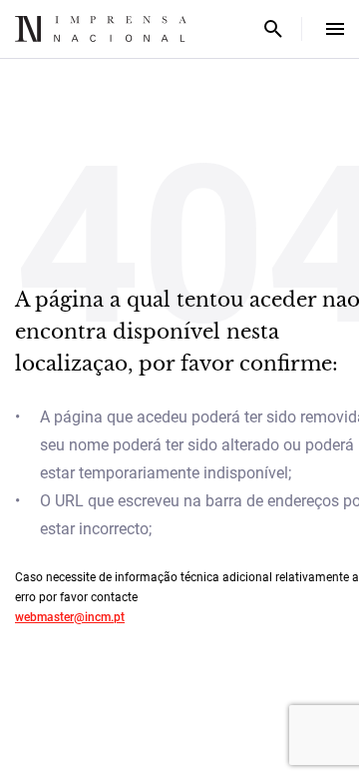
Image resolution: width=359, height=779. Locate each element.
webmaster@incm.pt (70, 617)
